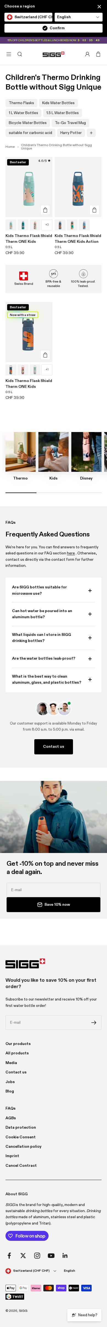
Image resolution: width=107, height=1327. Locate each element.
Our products (18, 1044)
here (71, 553)
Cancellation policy (23, 1147)
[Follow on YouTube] (51, 1255)
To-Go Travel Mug (70, 123)
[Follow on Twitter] (23, 1255)
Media (11, 1063)
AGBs (10, 1118)
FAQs (10, 1108)
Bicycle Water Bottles (28, 123)
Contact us (53, 747)
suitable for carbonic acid (30, 133)
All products (17, 1053)
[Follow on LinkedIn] (65, 1255)
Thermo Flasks (21, 103)
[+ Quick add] (45, 210)
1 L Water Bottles (23, 113)
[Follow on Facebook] (9, 1255)
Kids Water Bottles (58, 103)
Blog (9, 1091)
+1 (47, 369)
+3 (47, 224)
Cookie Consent (20, 1137)
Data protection (20, 1127)
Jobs (10, 1082)
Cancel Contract (21, 1166)
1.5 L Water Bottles (62, 113)
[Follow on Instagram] (37, 1255)
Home (10, 147)
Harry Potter (71, 133)
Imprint (12, 1156)
